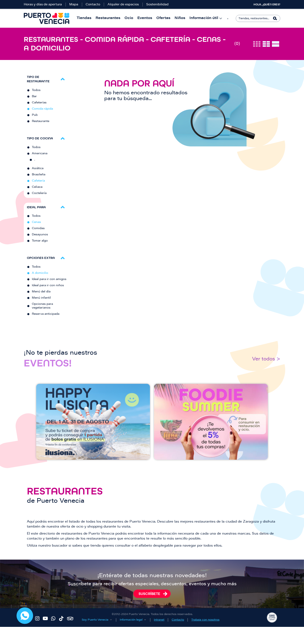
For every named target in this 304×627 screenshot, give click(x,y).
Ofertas (163, 18)
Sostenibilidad (157, 4)
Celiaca (37, 187)
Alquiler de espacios (123, 4)
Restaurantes (108, 18)
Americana (39, 153)
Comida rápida (42, 109)
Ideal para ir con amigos (49, 279)
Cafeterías (39, 102)
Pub (35, 115)
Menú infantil (41, 298)
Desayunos (40, 234)
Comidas (38, 228)
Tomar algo (40, 240)
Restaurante (40, 121)
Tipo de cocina (40, 138)
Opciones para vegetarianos (42, 306)
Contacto (93, 4)
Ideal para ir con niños (48, 285)
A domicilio (40, 273)
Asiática (37, 168)
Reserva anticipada (45, 314)
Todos (36, 90)
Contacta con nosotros (25, 615)
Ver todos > (266, 359)
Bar (34, 96)
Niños (180, 18)
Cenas (36, 222)
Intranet (159, 620)
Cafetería (38, 180)
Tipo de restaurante (38, 79)
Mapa (73, 4)
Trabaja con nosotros (205, 620)
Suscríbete (149, 593)
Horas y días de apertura (43, 4)
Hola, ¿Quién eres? (267, 4)
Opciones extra (41, 258)
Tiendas (84, 18)
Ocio (128, 18)
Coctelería (39, 193)
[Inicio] (46, 18)
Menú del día (41, 291)
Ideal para (36, 207)
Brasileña (38, 174)
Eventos (144, 18)
